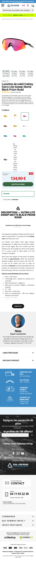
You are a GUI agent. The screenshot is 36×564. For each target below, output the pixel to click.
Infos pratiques (12, 525)
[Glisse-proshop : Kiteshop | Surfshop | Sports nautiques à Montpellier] (13, 5)
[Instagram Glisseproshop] (18, 454)
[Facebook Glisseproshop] (13, 454)
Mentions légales (8, 551)
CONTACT (17, 483)
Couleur (5, 110)
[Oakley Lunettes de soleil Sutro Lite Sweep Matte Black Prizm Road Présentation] (18, 44)
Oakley (5, 81)
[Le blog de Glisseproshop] (18, 465)
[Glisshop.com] (10, 537)
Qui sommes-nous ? (13, 521)
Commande (8, 516)
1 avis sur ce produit (15, 92)
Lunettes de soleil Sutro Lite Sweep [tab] (18, 225)
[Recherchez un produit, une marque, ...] (32, 10)
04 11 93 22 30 (26, 343)
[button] (18, 353)
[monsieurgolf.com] (26, 537)
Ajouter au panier (18, 184)
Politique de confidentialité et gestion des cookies (22, 552)
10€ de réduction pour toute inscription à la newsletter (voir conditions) (18, 2)
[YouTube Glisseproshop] (22, 454)
